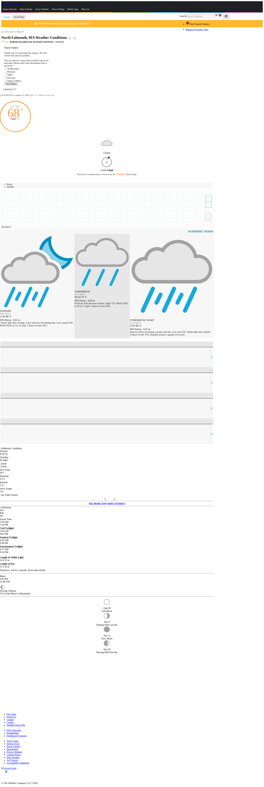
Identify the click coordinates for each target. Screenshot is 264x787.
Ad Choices (12, 760)
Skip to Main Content (12, 4)
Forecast (11, 78)
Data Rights (12, 749)
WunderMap (195, 231)
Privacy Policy (14, 746)
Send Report (11, 84)
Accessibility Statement (18, 763)
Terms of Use (13, 743)
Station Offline (14, 81)
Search (183, 16)
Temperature (13, 68)
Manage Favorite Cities (197, 29)
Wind (9, 75)
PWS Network (14, 730)
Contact (10, 719)
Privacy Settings (14, 752)
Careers (10, 722)
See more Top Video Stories (107, 503)
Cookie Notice (14, 754)
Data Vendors (13, 757)
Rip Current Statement (66, 23)
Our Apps (11, 714)
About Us (11, 717)
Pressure (11, 72)
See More (83, 23)
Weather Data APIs (16, 725)
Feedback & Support (17, 735)
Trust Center (12, 741)
